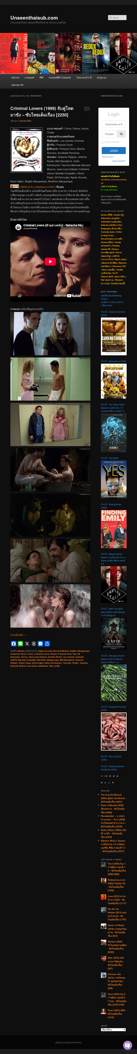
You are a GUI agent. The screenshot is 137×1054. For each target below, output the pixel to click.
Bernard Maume (61, 650)
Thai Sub (67, 662)
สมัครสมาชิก (17, 84)
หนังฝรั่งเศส (43, 665)
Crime (30, 653)
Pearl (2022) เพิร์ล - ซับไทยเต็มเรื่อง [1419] (117, 1014)
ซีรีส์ (41, 77)
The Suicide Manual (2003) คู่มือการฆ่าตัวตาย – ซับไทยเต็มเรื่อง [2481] (114, 798)
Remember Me (112, 141)
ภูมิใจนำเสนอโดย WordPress (68, 1042)
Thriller (75, 662)
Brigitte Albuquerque (79, 650)
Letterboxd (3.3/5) (44, 187)
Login (114, 151)
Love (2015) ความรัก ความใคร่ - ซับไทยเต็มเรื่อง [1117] (117, 900)
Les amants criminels (73, 656)
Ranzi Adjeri (38, 662)
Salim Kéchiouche (53, 662)
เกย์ (103, 259)
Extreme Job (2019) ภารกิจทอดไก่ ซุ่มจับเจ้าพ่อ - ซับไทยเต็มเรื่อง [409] (116, 981)
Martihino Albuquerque (48, 659)
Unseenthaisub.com (34, 17)
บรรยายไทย (31, 665)
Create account (108, 156)
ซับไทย (22, 665)
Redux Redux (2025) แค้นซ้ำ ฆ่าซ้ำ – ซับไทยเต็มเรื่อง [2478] (113, 833)
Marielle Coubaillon (27, 659)
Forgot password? (119, 161)
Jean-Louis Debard (37, 656)
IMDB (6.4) (27, 187)
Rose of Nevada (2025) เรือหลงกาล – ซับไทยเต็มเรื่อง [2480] (113, 809)
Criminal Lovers (41, 653)
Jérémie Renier (54, 656)
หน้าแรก (15, 77)
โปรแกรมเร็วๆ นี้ (84, 77)
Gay (75, 653)
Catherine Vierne (18, 653)
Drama (53, 653)
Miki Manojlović (67, 659)
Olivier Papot (25, 662)
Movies (21, 650)
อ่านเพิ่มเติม (18, 634)
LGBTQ (13, 659)
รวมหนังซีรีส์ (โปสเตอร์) (60, 77)
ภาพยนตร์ (29, 77)
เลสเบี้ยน (109, 259)
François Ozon (65, 653)
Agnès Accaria (45, 650)
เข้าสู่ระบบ (101, 77)
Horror (24, 656)
